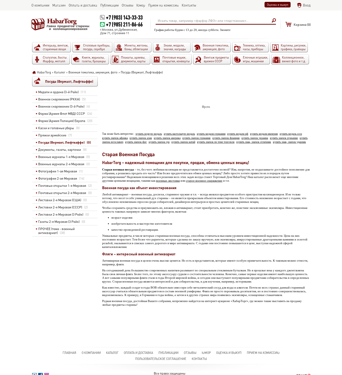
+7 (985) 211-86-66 (124, 24)
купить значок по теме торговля (216, 142)
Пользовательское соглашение (160, 359)
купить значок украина (254, 138)
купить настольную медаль (179, 133)
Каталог (112, 353)
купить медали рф (237, 133)
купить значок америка (167, 138)
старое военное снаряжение (204, 180)
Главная (69, 353)
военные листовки (168, 180)
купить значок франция (226, 138)
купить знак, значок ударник (289, 142)
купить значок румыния (284, 138)
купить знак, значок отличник (253, 142)
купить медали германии (211, 133)
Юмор (206, 353)
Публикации (168, 353)
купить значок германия (196, 138)
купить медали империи (264, 133)
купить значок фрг (136, 142)
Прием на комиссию (263, 353)
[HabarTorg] (60, 24)
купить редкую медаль (149, 133)
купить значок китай (183, 142)
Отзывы (190, 353)
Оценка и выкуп (277, 5)
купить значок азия (141, 138)
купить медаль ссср (291, 133)
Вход (307, 5)
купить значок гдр (159, 142)
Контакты (199, 359)
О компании (91, 353)
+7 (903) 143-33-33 (124, 17)
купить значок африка (115, 138)
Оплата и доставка (138, 353)
